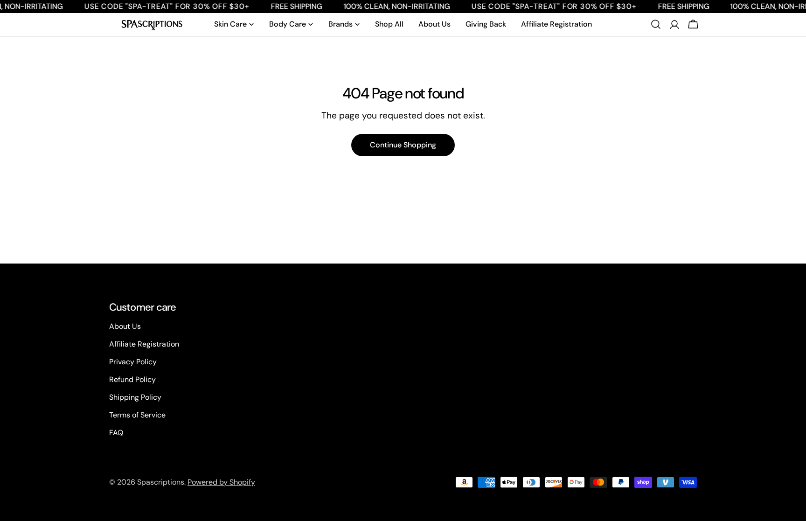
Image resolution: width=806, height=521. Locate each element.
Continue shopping (403, 145)
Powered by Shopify (221, 482)
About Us (125, 326)
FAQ (116, 433)
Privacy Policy (133, 362)
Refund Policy (132, 379)
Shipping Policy (135, 397)
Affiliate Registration (144, 344)
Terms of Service (137, 415)
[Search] (655, 24)
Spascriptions (160, 482)
